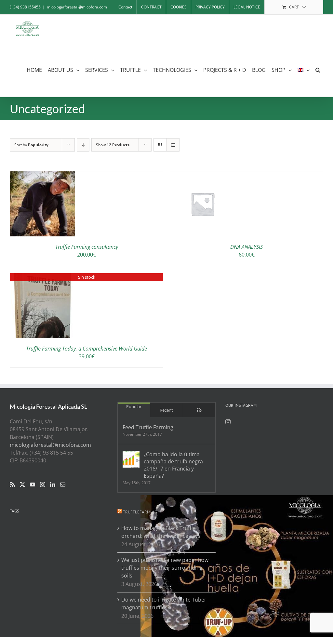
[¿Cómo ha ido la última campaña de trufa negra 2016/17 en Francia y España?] (131, 459)
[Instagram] (42, 484)
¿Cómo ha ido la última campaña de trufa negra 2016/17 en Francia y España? (173, 465)
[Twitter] (22, 484)
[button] (318, 70)
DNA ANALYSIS (246, 246)
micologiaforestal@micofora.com (77, 7)
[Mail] (62, 484)
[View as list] (172, 145)
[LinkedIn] (52, 484)
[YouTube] (32, 484)
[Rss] (12, 484)
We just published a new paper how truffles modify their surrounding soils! (164, 567)
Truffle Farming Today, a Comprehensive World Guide (86, 348)
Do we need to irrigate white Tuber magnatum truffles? (163, 603)
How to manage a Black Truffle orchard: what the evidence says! (161, 531)
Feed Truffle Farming (148, 427)
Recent (166, 410)
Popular (133, 406)
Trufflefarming (140, 512)
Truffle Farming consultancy (86, 246)
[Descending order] (83, 145)
